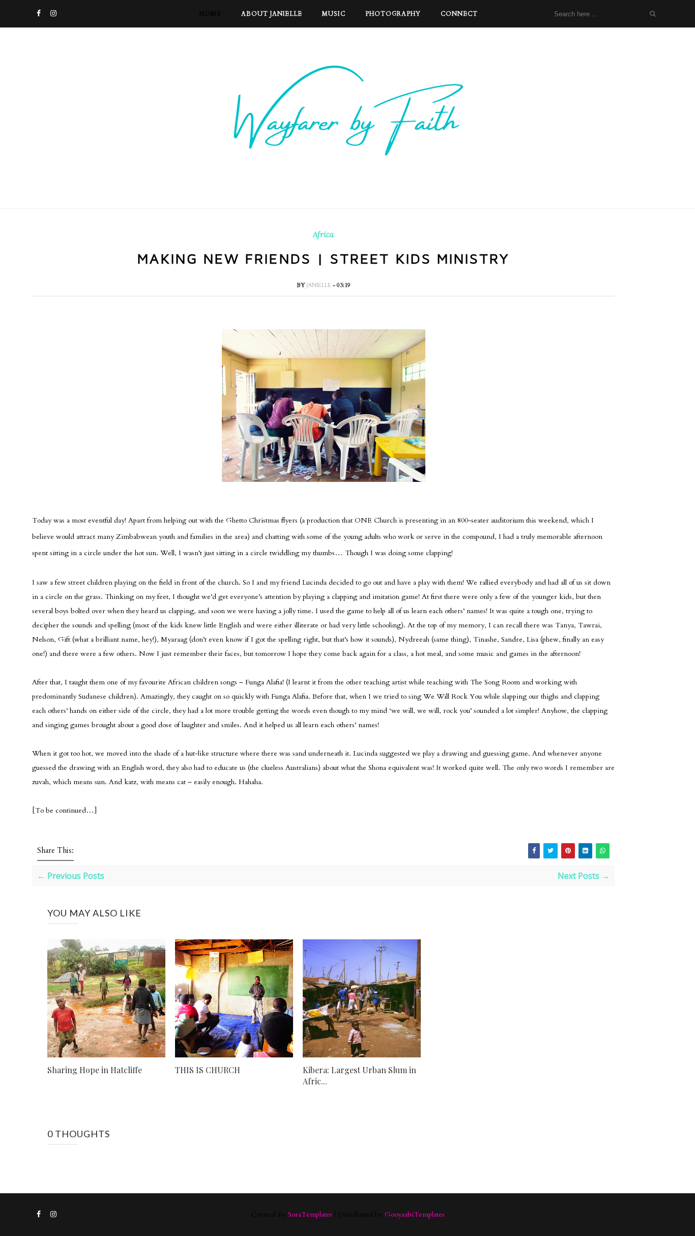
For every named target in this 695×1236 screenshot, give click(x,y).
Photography (393, 14)
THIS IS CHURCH (207, 1070)
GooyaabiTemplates (415, 1214)
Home (210, 14)
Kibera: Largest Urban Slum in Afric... (359, 1075)
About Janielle (271, 14)
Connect (459, 14)
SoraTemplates (310, 1214)
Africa (323, 234)
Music (333, 14)
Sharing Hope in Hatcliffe (94, 1070)
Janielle (319, 285)
